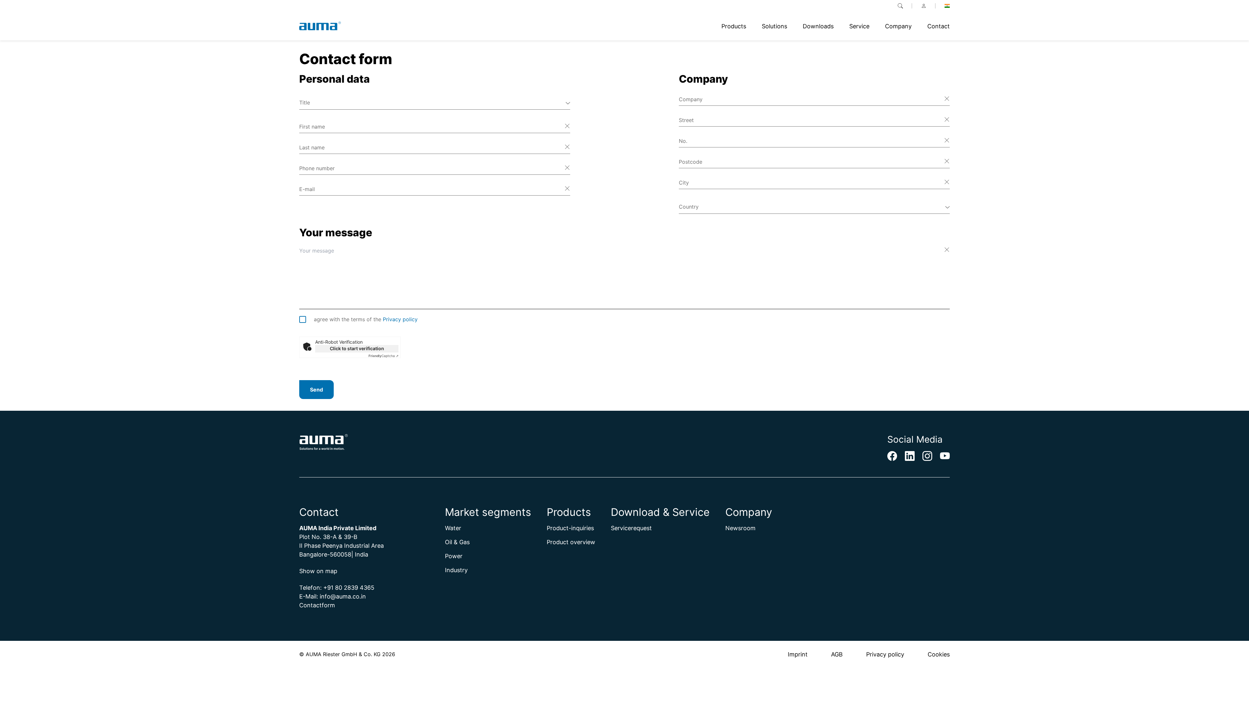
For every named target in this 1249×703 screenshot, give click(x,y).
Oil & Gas (457, 542)
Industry (456, 570)
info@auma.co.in (343, 596)
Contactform (317, 605)
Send (316, 389)
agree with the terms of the (366, 319)
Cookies (939, 654)
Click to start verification (357, 348)
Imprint (798, 654)
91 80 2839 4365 (350, 587)
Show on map (318, 571)
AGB (837, 654)
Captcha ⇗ (383, 356)
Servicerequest (631, 528)
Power (454, 556)
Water (453, 528)
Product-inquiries (570, 528)
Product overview (571, 542)
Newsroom (740, 528)
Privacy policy (400, 319)
